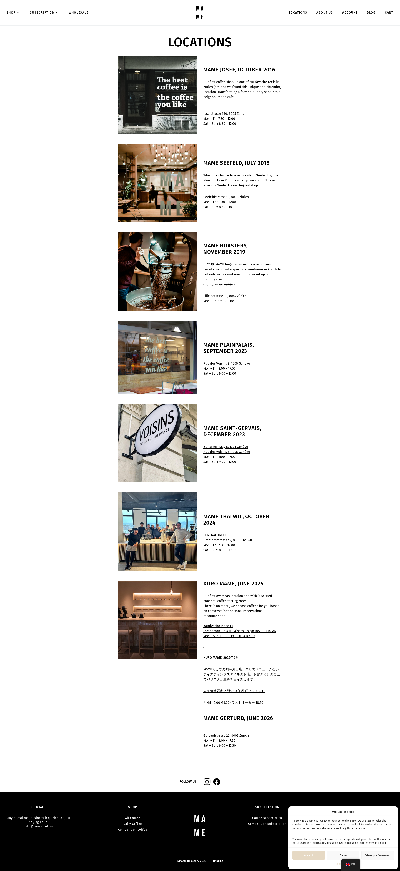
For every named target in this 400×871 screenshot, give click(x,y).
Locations (298, 12)
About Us (324, 12)
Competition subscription (267, 824)
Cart (389, 12)
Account (350, 12)
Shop (13, 12)
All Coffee (132, 818)
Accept (309, 855)
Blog (371, 12)
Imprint (218, 861)
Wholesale (78, 12)
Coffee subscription (267, 818)
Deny (343, 855)
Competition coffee (132, 829)
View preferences (377, 855)
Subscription (44, 12)
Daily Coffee (132, 824)
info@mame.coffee (38, 826)
